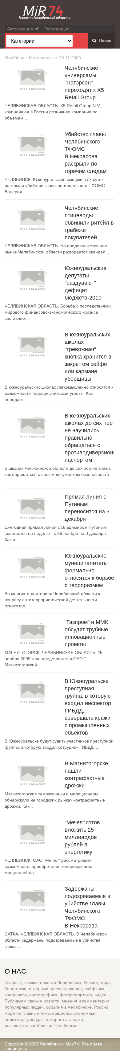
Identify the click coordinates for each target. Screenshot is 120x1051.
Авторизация (21, 28)
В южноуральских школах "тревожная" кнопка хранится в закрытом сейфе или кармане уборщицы (88, 356)
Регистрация (57, 28)
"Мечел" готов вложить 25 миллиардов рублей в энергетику (82, 837)
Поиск (103, 40)
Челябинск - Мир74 (59, 1043)
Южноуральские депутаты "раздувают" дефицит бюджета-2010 (85, 283)
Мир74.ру (14, 57)
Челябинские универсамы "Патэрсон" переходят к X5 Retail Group (84, 82)
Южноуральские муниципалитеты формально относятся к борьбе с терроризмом (89, 570)
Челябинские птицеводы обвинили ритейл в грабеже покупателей (89, 223)
